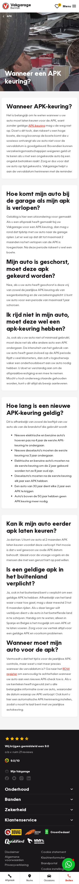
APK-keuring (36, 125)
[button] (68, 864)
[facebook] (7, 778)
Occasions (49, 880)
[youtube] (14, 778)
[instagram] (21, 778)
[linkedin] (29, 778)
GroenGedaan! (60, 832)
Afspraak (10, 880)
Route (29, 880)
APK (9, 16)
